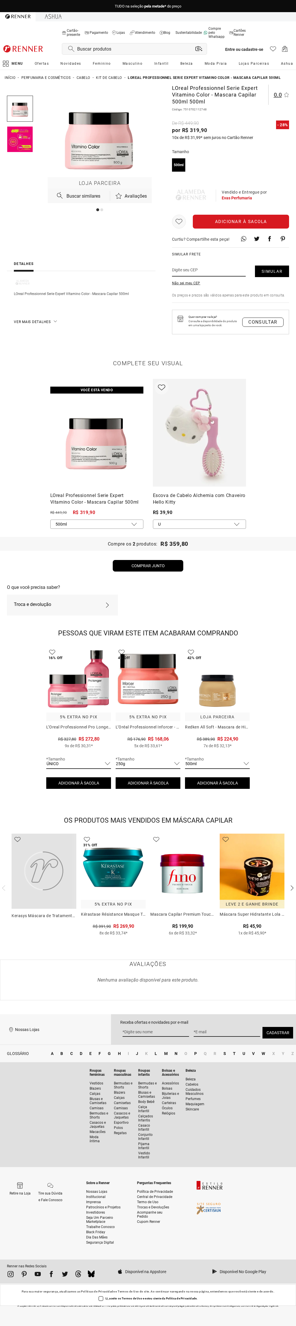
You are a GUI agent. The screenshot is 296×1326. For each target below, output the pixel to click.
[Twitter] (65, 1275)
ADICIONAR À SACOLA (78, 783)
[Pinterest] (24, 1275)
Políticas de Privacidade (98, 1291)
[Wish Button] (179, 222)
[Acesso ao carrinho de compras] (284, 50)
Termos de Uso (128, 1291)
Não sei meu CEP (186, 283)
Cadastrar (278, 1032)
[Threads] (78, 1275)
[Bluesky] (91, 1275)
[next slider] (3, 887)
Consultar (263, 322)
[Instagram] (10, 1275)
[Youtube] (37, 1275)
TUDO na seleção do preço (148, 6)
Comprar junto (148, 565)
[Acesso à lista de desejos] (273, 50)
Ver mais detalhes (32, 322)
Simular (272, 271)
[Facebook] (51, 1275)
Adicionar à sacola (241, 221)
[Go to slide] (97, 209)
